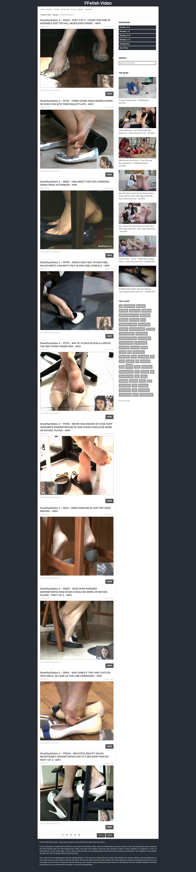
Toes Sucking (125, 395)
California (146, 311)
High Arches (138, 352)
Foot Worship (140, 343)
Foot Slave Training (128, 338)
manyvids (145, 361)
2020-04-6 (44, 350)
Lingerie (130, 361)
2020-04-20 (44, 107)
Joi (152, 357)
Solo (134, 385)
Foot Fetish (150, 329)
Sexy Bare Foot (126, 376)
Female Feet (144, 324)
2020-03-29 (44, 598)
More (109, 94)
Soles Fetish (125, 385)
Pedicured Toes (126, 372)
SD (152, 372)
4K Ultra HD (129, 306)
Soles (149, 381)
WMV (136, 395)
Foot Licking (141, 334)
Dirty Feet (134, 320)
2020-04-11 (44, 269)
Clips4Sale (145, 315)
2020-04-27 (44, 26)
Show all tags (124, 401)
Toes (134, 390)
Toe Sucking (125, 390)
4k (121, 306)
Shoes (144, 376)
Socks (142, 381)
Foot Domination (137, 329)
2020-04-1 (44, 434)
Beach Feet (135, 311)
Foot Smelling (144, 338)
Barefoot (123, 311)
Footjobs (135, 347)
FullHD (122, 352)
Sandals (144, 372)
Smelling (123, 381)
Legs (122, 361)
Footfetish (124, 347)
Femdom (123, 329)
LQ (137, 361)
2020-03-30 (44, 514)
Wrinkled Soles (146, 395)
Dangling (123, 320)
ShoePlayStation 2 (53, 90)
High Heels (124, 357)
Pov (137, 372)
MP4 (129, 366)
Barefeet (141, 306)
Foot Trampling (126, 343)
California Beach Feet (129, 315)
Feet (143, 320)
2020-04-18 (44, 188)
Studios (43, 90)
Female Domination (128, 324)
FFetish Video (98, 3)
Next (110, 835)
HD (129, 352)
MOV (122, 367)
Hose (134, 357)
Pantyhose (146, 367)
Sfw (137, 376)
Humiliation (143, 357)
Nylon (137, 367)
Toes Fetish (144, 390)
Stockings (143, 385)
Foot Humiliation (127, 334)
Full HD (144, 347)
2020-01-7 (44, 763)
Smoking (133, 381)
